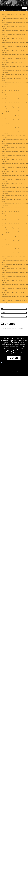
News (20, 8)
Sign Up (3, 10)
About (6, 8)
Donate (25, 8)
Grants (10, 8)
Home (2, 8)
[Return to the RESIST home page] (5, 3)
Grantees (15, 8)
